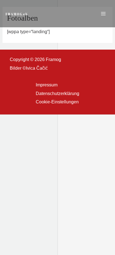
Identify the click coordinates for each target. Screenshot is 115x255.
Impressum (47, 84)
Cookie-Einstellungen (57, 101)
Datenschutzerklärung (57, 93)
